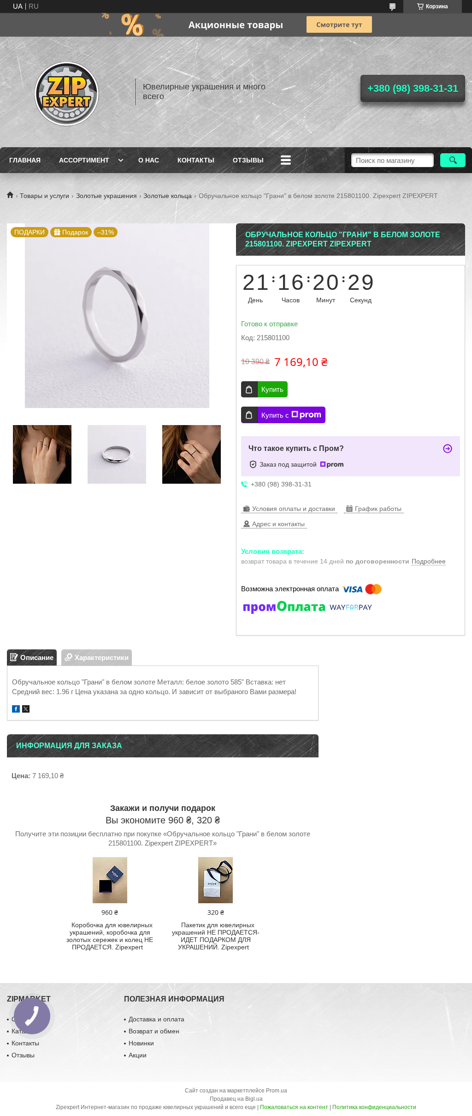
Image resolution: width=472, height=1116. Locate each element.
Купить (272, 389)
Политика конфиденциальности (374, 1107)
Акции (138, 1055)
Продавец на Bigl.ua (236, 1099)
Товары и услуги (44, 195)
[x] (26, 710)
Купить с (275, 415)
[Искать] (453, 160)
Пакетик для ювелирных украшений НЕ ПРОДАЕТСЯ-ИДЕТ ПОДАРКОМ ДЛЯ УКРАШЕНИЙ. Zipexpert (216, 936)
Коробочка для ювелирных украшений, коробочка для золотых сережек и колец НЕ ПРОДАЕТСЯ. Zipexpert (109, 936)
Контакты (195, 160)
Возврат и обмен (154, 1031)
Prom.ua (276, 1090)
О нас (148, 160)
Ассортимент (84, 160)
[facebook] (16, 710)
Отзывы (248, 160)
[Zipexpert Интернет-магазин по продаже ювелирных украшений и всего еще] (67, 91)
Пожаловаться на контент (294, 1107)
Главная (25, 160)
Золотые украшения (106, 195)
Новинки (141, 1043)
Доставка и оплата (156, 1019)
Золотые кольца (167, 195)
